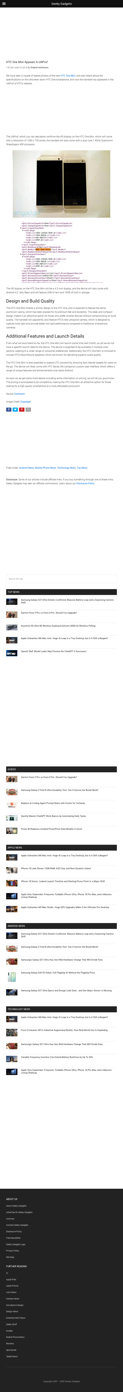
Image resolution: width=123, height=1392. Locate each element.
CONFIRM (40, 739)
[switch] (99, 695)
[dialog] (61, 696)
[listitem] (61, 688)
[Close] (113, 648)
